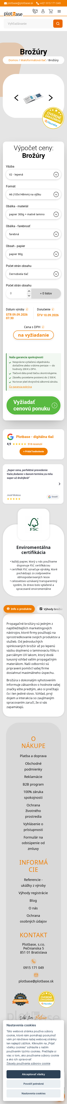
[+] (29, 291)
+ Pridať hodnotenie (33, 451)
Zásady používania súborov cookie (28, 1063)
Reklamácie (33, 776)
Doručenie (43, 309)
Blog (33, 900)
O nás (33, 908)
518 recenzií (35, 444)
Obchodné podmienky (33, 766)
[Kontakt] (35, 11)
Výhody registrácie (33, 893)
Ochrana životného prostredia (33, 811)
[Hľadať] (58, 24)
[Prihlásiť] (43, 11)
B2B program (33, 784)
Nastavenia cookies (33, 1093)
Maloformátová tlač (33, 60)
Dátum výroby (15, 309)
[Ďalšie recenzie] (59, 483)
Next (51, 98)
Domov (13, 60)
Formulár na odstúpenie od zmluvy (33, 843)
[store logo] (13, 13)
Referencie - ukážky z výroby (33, 882)
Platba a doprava (33, 756)
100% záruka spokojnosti (33, 794)
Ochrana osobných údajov (33, 918)
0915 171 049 (33, 967)
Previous (16, 98)
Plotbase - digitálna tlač (35, 437)
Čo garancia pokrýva (20, 386)
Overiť (55, 497)
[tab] (19, 609)
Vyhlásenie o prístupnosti (33, 827)
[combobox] (29, 23)
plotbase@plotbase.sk (36, 981)
